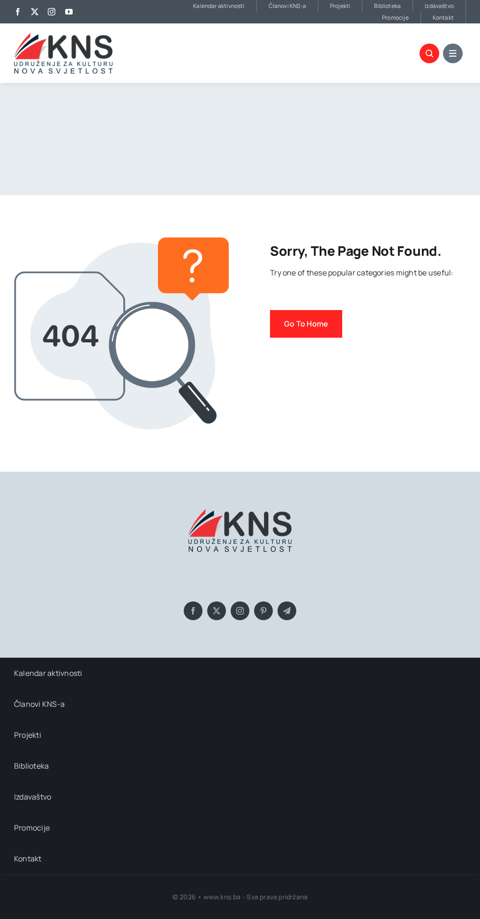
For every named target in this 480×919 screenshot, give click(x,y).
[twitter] (34, 11)
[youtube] (69, 11)
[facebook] (18, 11)
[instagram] (51, 11)
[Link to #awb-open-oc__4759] (429, 53)
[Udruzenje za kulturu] (63, 36)
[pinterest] (263, 610)
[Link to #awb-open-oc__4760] (453, 53)
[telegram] (287, 610)
